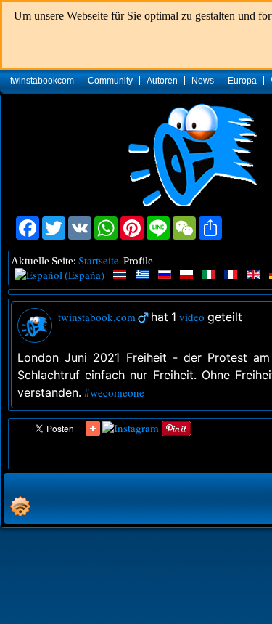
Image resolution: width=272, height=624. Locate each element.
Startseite (98, 260)
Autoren (162, 81)
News (202, 81)
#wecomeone (114, 392)
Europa (242, 81)
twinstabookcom (42, 81)
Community (110, 81)
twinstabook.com (97, 316)
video (192, 316)
